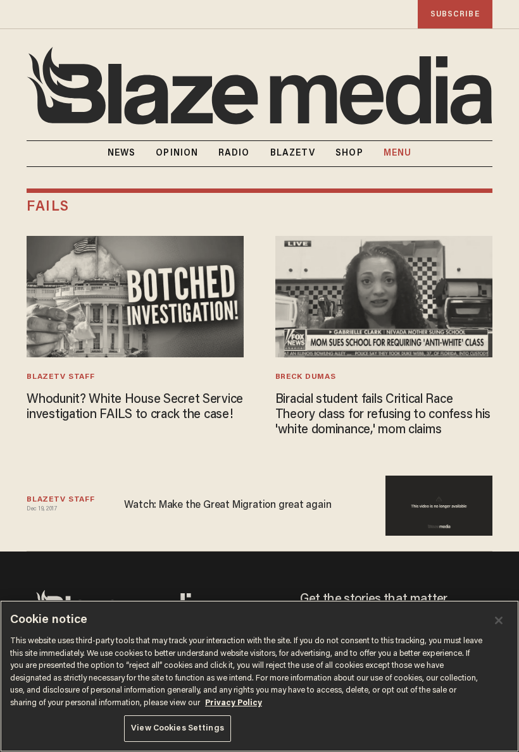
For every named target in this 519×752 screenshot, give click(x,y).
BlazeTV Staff (60, 377)
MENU (397, 153)
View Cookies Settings (177, 728)
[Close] (499, 620)
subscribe (455, 14)
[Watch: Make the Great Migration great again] (438, 504)
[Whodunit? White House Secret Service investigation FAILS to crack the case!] (135, 295)
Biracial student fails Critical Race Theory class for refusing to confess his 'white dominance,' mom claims (383, 414)
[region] (259, 676)
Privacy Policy (233, 703)
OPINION (177, 153)
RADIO (234, 153)
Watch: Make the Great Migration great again (227, 505)
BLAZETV (293, 153)
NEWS (121, 153)
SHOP (349, 153)
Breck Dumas (305, 377)
